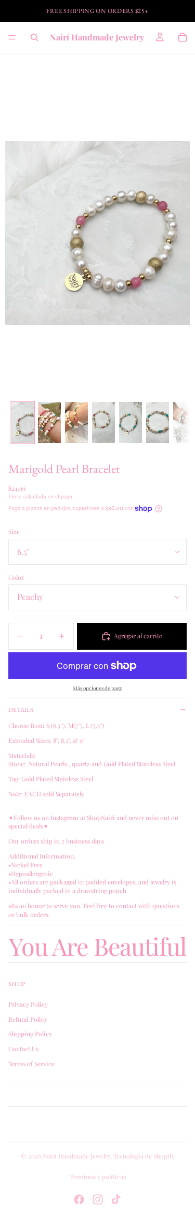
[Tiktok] (116, 1199)
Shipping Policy (30, 1033)
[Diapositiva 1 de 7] (22, 422)
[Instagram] (98, 1199)
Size (14, 531)
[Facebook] (79, 1199)
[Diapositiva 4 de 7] (103, 422)
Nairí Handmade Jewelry (76, 1156)
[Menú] (12, 37)
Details (20, 710)
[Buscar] (34, 37)
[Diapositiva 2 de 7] (49, 422)
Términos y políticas (97, 1176)
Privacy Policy (28, 1004)
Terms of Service (31, 1064)
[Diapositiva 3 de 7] (76, 422)
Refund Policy (27, 1018)
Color (16, 577)
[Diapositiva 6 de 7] (157, 422)
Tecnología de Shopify (144, 1156)
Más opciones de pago (97, 688)
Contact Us (23, 1049)
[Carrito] (182, 37)
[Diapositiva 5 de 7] (130, 422)
